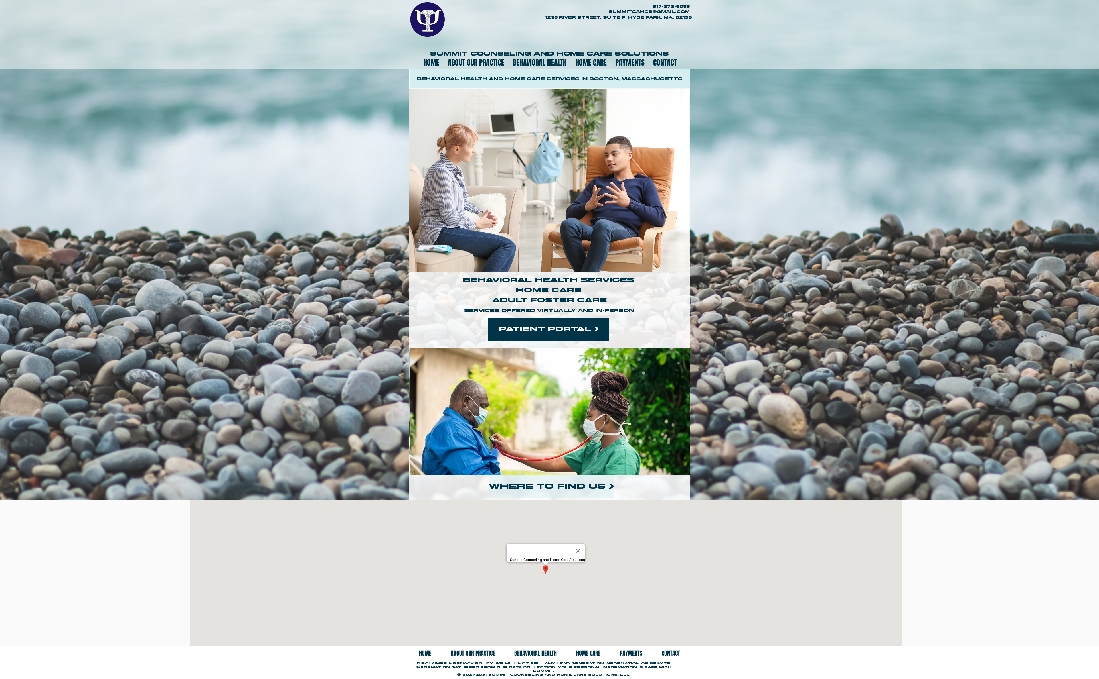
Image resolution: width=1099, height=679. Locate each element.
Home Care (549, 290)
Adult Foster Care (549, 300)
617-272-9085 (671, 6)
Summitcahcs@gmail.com (649, 11)
